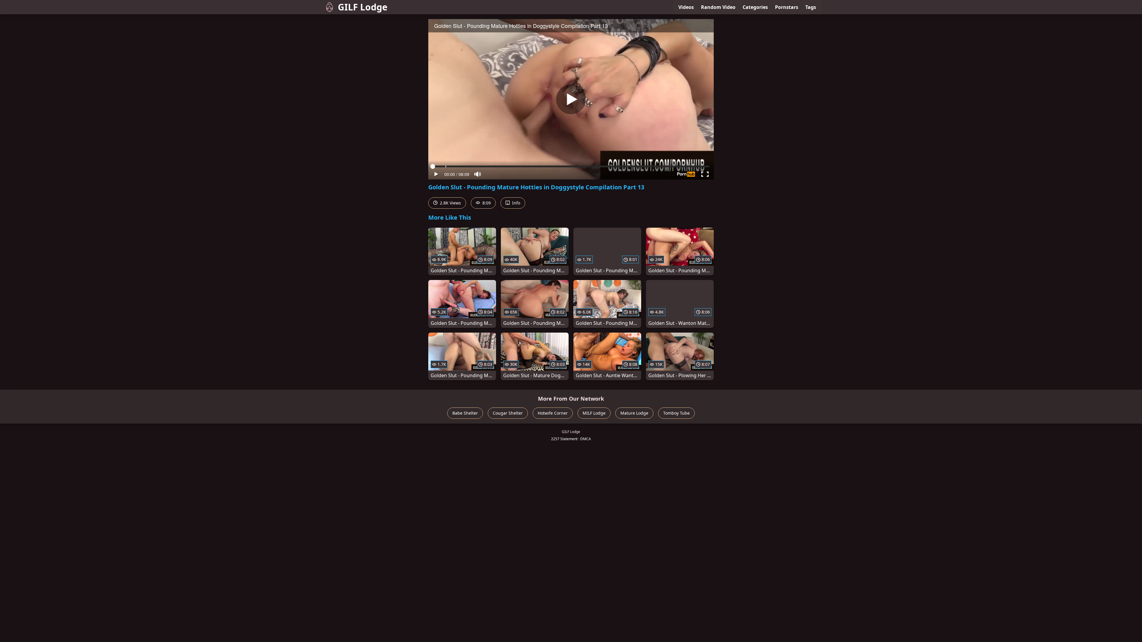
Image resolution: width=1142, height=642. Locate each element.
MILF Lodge (594, 413)
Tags (810, 7)
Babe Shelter (465, 413)
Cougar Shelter (508, 413)
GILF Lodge (363, 7)
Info (515, 203)
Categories (755, 7)
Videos (686, 7)
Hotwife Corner (553, 413)
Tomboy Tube (676, 413)
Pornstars (786, 7)
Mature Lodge (634, 413)
